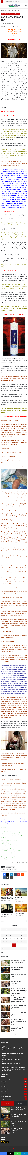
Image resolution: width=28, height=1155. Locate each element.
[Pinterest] (18, 874)
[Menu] (2, 6)
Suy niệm (8, 10)
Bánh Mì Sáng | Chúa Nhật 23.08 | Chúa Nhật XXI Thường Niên (18, 1021)
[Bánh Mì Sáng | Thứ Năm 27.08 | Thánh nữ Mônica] (5, 970)
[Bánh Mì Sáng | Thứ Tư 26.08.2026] (5, 984)
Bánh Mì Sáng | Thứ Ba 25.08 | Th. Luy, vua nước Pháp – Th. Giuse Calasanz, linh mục (18, 999)
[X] (7, 874)
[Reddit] (22, 874)
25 (6, 945)
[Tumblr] (15, 874)
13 (14, 938)
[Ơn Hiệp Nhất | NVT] (21, 908)
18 (6, 941)
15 (21, 938)
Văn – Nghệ (4, 1094)
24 (3, 945)
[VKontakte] (4, 877)
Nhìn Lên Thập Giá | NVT (7, 914)
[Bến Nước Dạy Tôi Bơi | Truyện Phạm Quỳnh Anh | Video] (5, 963)
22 (21, 941)
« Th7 (2, 952)
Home (3, 10)
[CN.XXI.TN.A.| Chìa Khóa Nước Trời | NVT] (5, 1015)
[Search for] (26, 6)
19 (10, 941)
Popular (20, 1103)
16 (25, 938)
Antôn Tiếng (5, 26)
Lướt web (4, 1081)
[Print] (11, 877)
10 (3, 938)
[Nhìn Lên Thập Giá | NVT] (7, 908)
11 (6, 938)
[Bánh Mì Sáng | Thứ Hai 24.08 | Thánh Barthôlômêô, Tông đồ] (5, 1008)
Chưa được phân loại (7, 1096)
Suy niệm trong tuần (6, 1099)
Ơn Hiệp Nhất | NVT (19, 914)
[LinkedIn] (11, 874)
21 (17, 941)
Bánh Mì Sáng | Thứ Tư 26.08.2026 (11, 1)
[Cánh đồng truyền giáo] (14, 5)
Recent (7, 1103)
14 (17, 938)
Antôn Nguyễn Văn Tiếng (16, 10)
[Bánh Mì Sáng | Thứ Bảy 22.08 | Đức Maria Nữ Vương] (5, 1029)
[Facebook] (4, 874)
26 (10, 945)
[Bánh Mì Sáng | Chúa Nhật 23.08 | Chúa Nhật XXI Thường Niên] (5, 1022)
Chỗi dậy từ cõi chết (10, 867)
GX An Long (5, 1089)
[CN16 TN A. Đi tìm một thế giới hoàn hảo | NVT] (7, 892)
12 (10, 938)
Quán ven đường (6, 1079)
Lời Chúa (4, 1086)
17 (3, 941)
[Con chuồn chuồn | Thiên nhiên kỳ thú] (5, 977)
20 (14, 941)
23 (25, 941)
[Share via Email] (7, 877)
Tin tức (3, 1084)
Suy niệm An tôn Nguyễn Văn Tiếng (9, 869)
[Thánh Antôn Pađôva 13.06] (21, 892)
